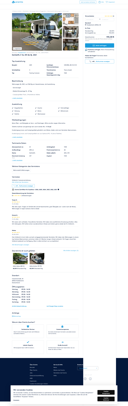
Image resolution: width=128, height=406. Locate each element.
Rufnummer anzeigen (103, 61)
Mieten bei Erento (59, 370)
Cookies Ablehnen (106, 399)
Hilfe (102, 2)
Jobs (31, 373)
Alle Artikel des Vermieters (20, 182)
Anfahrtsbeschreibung (19, 306)
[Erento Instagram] (90, 378)
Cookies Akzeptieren (106, 392)
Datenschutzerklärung (37, 375)
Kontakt (32, 367)
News (55, 367)
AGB (31, 378)
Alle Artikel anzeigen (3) (71, 250)
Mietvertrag (17, 316)
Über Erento (33, 370)
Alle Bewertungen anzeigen (20, 244)
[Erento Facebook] (85, 378)
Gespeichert (112, 2)
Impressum (33, 381)
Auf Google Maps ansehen (55, 306)
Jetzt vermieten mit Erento (88, 2)
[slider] (17, 196)
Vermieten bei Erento (60, 373)
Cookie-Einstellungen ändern (39, 383)
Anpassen (16, 400)
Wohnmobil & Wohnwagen (21, 170)
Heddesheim (22, 52)
